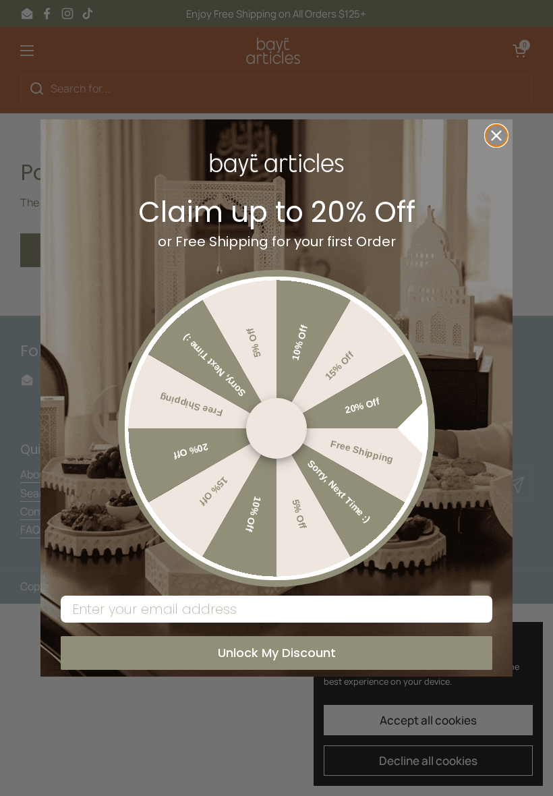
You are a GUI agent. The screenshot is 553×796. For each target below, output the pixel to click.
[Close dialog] (496, 135)
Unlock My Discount (277, 652)
